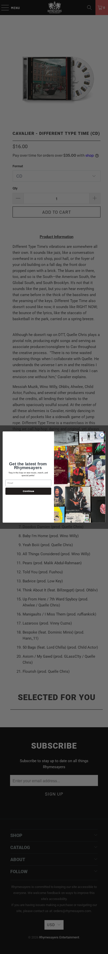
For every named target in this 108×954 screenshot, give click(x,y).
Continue (28, 491)
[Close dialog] (102, 434)
